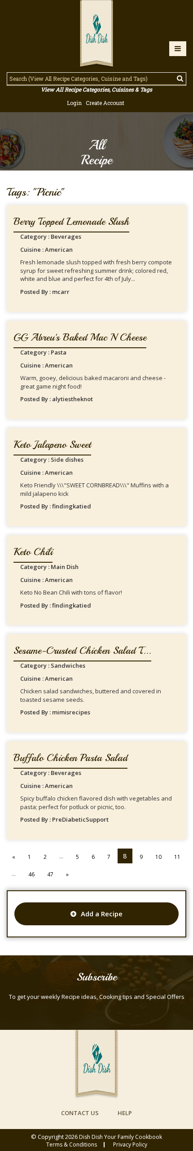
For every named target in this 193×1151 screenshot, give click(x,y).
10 (158, 857)
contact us (80, 1113)
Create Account (105, 102)
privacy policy (130, 1144)
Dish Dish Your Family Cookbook (120, 1137)
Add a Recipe (102, 913)
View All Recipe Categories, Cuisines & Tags (96, 89)
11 (177, 857)
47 (50, 874)
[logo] (96, 34)
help (125, 1113)
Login (74, 102)
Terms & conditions (71, 1144)
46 (31, 874)
